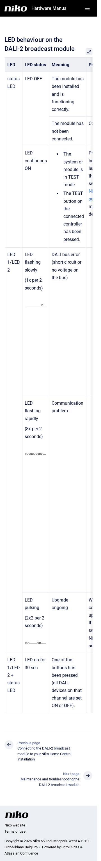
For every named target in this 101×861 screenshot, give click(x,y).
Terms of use (15, 831)
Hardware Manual (49, 8)
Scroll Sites (70, 847)
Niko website (14, 825)
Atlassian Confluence (21, 853)
